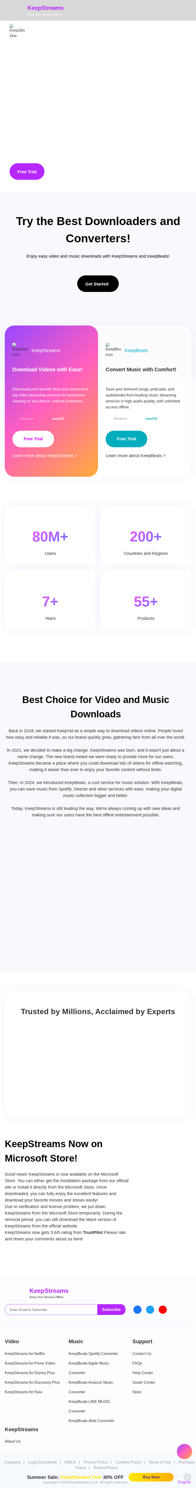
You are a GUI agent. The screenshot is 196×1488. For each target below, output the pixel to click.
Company (12, 1462)
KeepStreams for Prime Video (30, 1363)
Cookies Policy (128, 1462)
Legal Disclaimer (42, 1462)
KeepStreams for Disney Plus (30, 1373)
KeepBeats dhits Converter (91, 1421)
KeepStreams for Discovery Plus (32, 1382)
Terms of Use (160, 1462)
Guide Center (143, 1382)
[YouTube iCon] (163, 1310)
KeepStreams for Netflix (25, 1354)
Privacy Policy (96, 1462)
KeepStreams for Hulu (23, 1392)
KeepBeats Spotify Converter (93, 1354)
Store (137, 1392)
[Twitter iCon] (150, 1310)
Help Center (142, 1373)
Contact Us (141, 1354)
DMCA (70, 1462)
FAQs (137, 1363)
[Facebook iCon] (137, 1310)
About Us (13, 1441)
